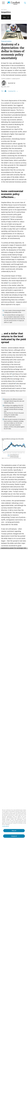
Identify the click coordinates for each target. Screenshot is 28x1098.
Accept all (14, 836)
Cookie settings (5, 826)
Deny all (14, 830)
